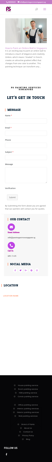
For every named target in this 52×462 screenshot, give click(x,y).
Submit (12, 197)
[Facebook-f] (15, 270)
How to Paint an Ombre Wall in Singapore (26, 48)
